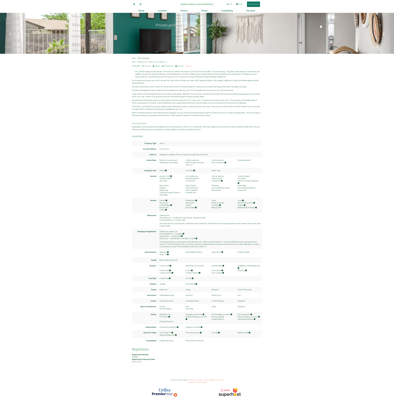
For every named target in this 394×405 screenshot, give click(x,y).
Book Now (253, 4)
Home (141, 10)
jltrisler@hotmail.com (213, 380)
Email (240, 4)
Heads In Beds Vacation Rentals (197, 4)
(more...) (189, 66)
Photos (184, 10)
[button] (10, 33)
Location (162, 10)
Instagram (202, 382)
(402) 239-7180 (196, 380)
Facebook (191, 382)
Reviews (251, 10)
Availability (227, 10)
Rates (205, 10)
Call (230, 4)
